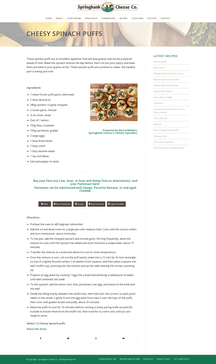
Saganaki (158, 124)
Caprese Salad (160, 61)
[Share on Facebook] (40, 338)
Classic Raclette (160, 118)
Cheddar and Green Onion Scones (168, 73)
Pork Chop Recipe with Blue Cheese (169, 147)
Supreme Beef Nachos (163, 91)
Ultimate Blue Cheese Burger (166, 85)
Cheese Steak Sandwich (164, 141)
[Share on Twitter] (68, 338)
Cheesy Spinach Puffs (163, 97)
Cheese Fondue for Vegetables (166, 129)
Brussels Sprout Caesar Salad (166, 79)
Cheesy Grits (159, 67)
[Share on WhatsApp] (96, 338)
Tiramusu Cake (160, 136)
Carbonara (158, 103)
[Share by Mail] (123, 338)
